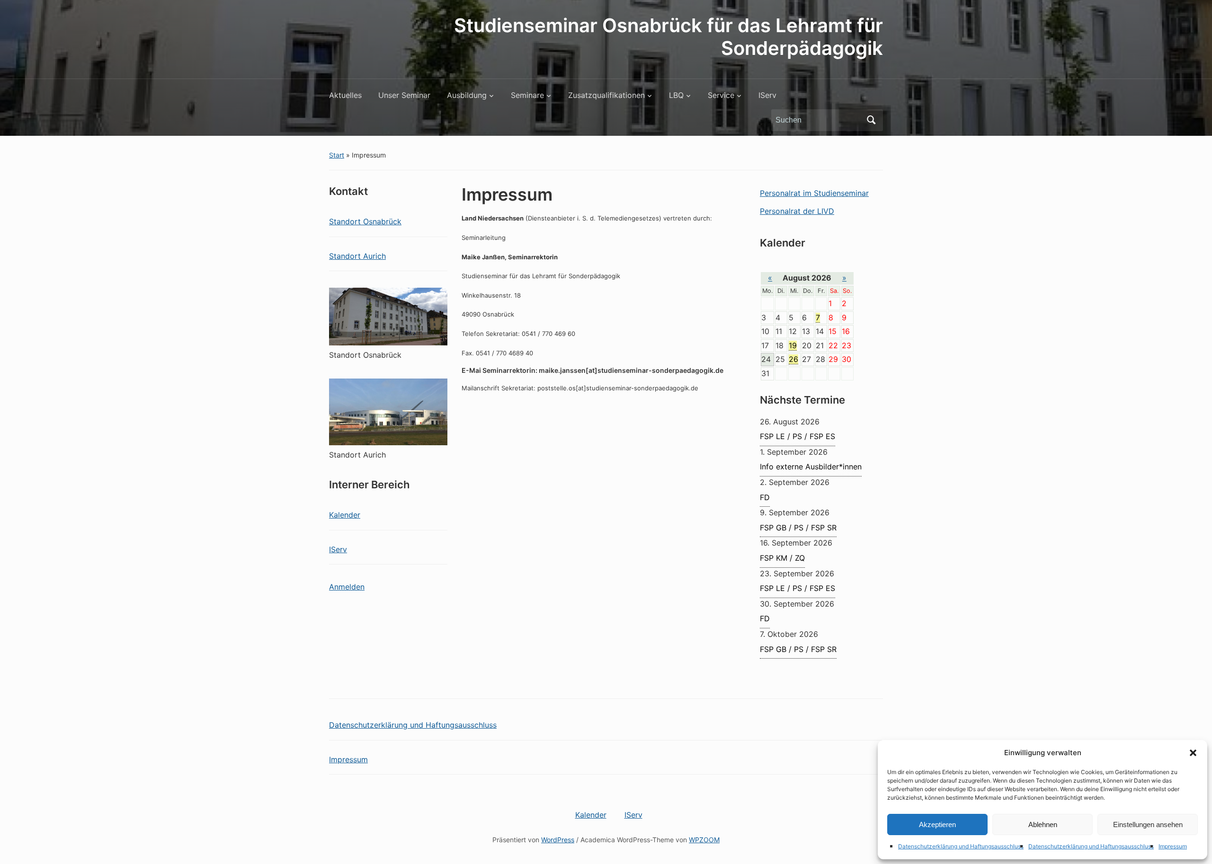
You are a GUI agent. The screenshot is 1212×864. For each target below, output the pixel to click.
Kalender (344, 515)
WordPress (557, 840)
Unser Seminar (404, 95)
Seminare (527, 95)
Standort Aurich (357, 256)
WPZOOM (704, 840)
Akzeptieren (937, 824)
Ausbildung (467, 95)
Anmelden (347, 586)
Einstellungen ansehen (1148, 824)
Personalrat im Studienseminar (814, 193)
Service (721, 95)
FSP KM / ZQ (782, 558)
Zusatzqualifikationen (606, 95)
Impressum (1173, 846)
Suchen (871, 120)
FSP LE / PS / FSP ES (797, 436)
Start (336, 155)
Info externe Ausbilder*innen (811, 466)
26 (793, 359)
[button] (1193, 753)
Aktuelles (345, 95)
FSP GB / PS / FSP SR (798, 527)
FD (765, 497)
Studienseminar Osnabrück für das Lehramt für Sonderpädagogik (668, 37)
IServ (767, 95)
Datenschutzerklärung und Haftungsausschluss (961, 846)
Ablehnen (1042, 824)
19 (793, 345)
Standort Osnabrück (365, 221)
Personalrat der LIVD (797, 211)
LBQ (676, 95)
